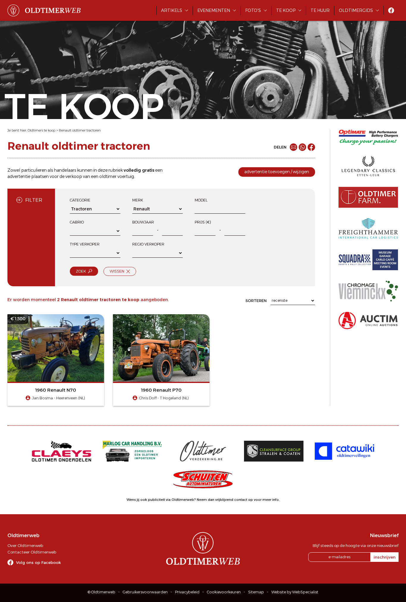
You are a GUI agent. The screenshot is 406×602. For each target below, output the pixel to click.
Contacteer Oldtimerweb (31, 552)
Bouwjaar (143, 222)
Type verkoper (85, 244)
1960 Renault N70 (55, 390)
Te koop (285, 10)
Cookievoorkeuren (224, 592)
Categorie (80, 200)
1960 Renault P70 (161, 390)
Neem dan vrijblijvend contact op (225, 500)
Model (201, 200)
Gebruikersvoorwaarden (145, 592)
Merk (137, 200)
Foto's (253, 10)
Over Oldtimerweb (25, 545)
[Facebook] (311, 147)
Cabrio (77, 222)
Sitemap (256, 592)
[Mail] (293, 147)
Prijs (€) (203, 222)
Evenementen (213, 10)
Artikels (171, 10)
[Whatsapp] (302, 147)
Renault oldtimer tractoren (80, 130)
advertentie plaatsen (28, 176)
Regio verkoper (148, 244)
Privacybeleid (187, 592)
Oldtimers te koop (41, 130)
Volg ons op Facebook (38, 562)
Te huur (320, 10)
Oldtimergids (356, 10)
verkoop (73, 176)
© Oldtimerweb (101, 592)
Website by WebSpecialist (294, 592)
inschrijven (385, 557)
